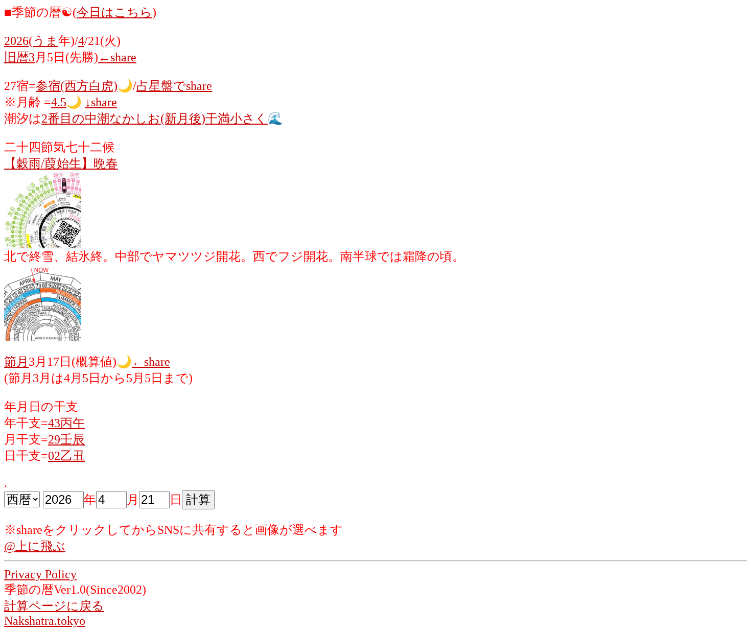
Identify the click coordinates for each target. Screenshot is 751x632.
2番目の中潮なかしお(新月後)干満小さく (154, 118)
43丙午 (66, 423)
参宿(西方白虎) (77, 85)
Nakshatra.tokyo (44, 620)
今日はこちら (114, 12)
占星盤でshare (174, 85)
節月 (16, 361)
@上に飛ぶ (34, 546)
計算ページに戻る (54, 606)
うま (45, 41)
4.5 (58, 102)
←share (117, 57)
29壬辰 (66, 439)
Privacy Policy (40, 574)
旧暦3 (19, 57)
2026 (16, 41)
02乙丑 (66, 455)
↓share (101, 102)
